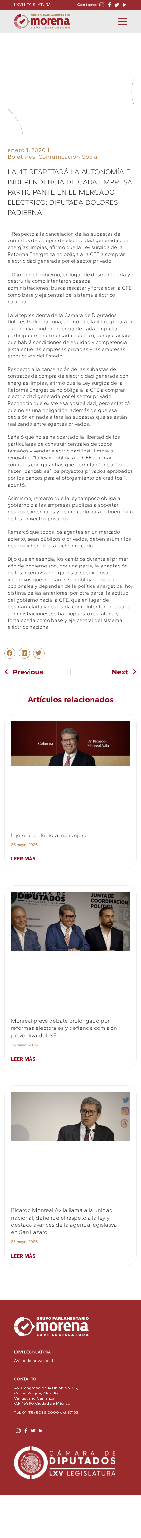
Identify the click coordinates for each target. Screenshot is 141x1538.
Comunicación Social (68, 157)
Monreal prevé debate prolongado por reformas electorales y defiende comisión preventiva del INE (64, 1028)
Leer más (23, 859)
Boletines (21, 157)
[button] (9, 653)
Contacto (87, 5)
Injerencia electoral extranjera (49, 835)
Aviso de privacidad (33, 1361)
